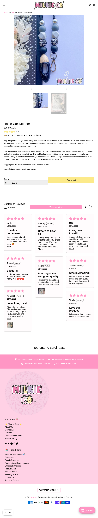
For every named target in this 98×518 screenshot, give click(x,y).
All (13, 12)
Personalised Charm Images (17, 463)
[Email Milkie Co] (6, 444)
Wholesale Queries (13, 466)
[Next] (65, 89)
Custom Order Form (13, 435)
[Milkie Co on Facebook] (9, 444)
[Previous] (33, 89)
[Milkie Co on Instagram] (11, 444)
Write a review (56, 207)
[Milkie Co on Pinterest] (14, 444)
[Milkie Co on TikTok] (17, 444)
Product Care (10, 469)
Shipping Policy (11, 474)
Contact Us (9, 430)
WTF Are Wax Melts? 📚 (15, 454)
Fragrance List (11, 457)
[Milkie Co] (49, 5)
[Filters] (85, 207)
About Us (9, 427)
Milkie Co (34, 497)
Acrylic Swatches (12, 460)
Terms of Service (12, 480)
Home (6, 12)
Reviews (8, 433)
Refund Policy (11, 471)
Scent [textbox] (7, 179)
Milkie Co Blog (11, 438)
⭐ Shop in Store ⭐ (13, 424)
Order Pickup (10, 477)
